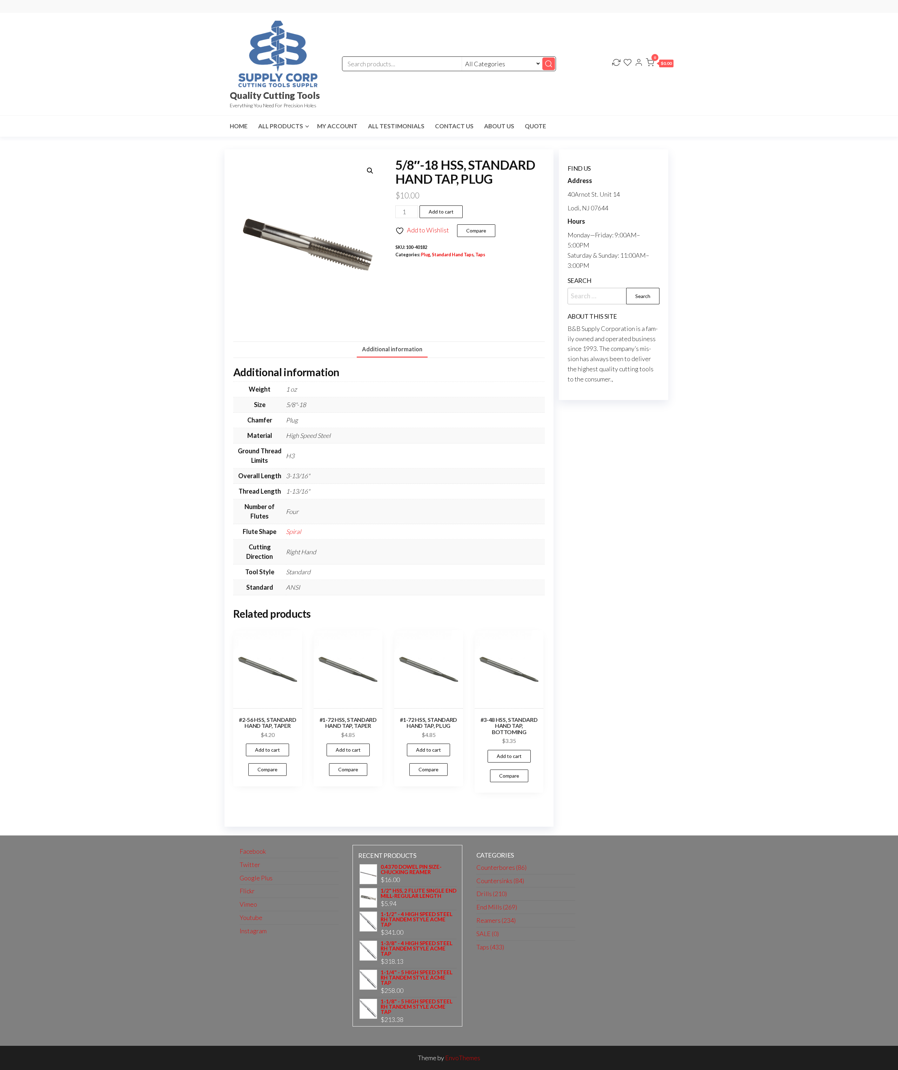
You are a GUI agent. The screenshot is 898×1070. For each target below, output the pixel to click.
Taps (480, 254)
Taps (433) (490, 947)
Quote (535, 126)
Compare (476, 230)
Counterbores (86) (501, 867)
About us (499, 126)
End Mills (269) (496, 907)
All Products (280, 126)
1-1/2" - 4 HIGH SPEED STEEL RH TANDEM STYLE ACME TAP (417, 919)
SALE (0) (487, 933)
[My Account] (639, 63)
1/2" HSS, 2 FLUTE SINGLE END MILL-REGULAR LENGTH (418, 893)
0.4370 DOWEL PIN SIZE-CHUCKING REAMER (411, 869)
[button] (660, 63)
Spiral (293, 531)
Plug (425, 254)
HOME (239, 126)
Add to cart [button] (267, 750)
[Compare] (616, 63)
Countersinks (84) (500, 881)
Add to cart (441, 212)
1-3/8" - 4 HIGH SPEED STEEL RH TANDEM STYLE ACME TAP (417, 948)
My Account (337, 126)
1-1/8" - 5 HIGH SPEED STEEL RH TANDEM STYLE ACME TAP (417, 1007)
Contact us (454, 126)
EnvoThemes (462, 1058)
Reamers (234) (496, 920)
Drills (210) (491, 894)
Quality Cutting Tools (275, 95)
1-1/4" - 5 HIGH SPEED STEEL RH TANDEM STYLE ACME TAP (417, 978)
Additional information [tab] (392, 349)
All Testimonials (396, 126)
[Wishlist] (627, 63)
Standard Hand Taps (453, 254)
